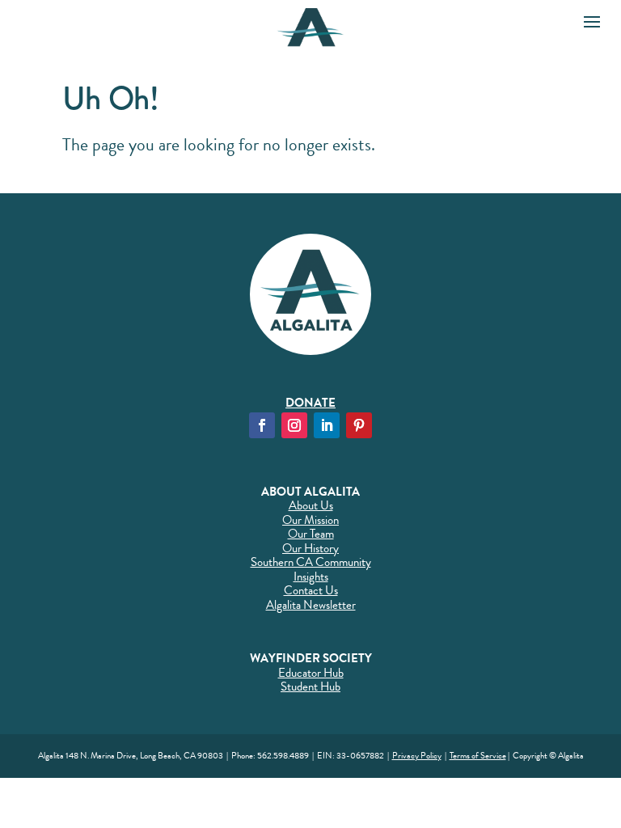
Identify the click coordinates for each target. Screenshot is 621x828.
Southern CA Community (311, 562)
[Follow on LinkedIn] (327, 425)
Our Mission (310, 520)
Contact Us (311, 590)
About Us (311, 505)
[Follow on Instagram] (294, 425)
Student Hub (310, 686)
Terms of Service (478, 756)
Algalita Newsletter (311, 605)
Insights (311, 576)
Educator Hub (311, 673)
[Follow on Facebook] (262, 425)
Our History (310, 548)
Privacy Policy (416, 756)
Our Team (311, 534)
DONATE (310, 403)
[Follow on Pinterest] (359, 425)
